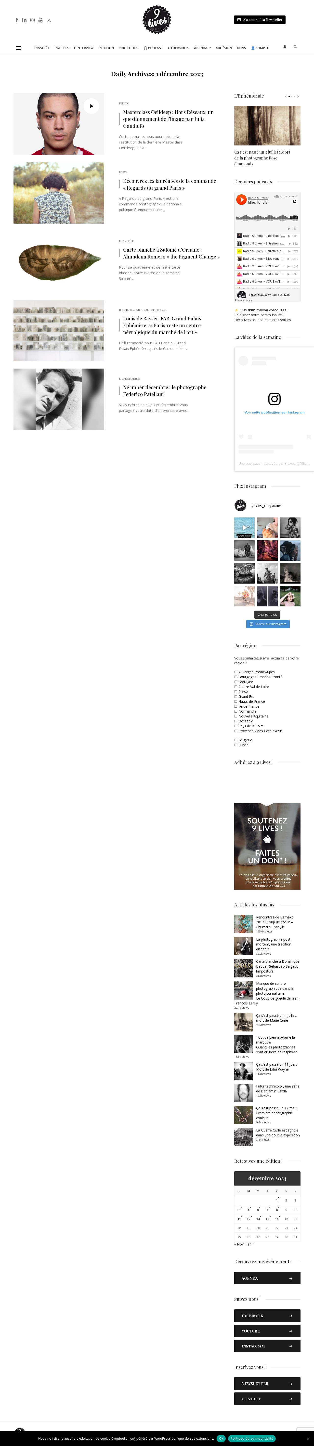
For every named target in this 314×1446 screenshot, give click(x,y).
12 (248, 1219)
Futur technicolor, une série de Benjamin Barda (278, 1088)
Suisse (243, 745)
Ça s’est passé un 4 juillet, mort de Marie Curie (276, 1018)
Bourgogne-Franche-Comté (260, 676)
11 (239, 1219)
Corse (243, 691)
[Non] (307, 1438)
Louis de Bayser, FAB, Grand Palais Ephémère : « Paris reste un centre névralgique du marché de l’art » (162, 325)
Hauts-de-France (251, 701)
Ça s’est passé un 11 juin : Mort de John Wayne (276, 1067)
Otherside (177, 48)
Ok (221, 1438)
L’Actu (60, 48)
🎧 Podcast (153, 48)
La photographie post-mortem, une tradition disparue (274, 944)
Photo (124, 103)
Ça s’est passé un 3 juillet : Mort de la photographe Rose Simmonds (262, 157)
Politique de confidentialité (252, 1438)
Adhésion (224, 48)
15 (276, 1219)
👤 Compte (260, 48)
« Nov (239, 1244)
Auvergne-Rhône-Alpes (256, 672)
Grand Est (246, 696)
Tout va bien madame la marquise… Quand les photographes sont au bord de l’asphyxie (276, 1044)
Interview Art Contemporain (142, 310)
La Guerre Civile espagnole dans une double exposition (278, 1132)
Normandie (247, 711)
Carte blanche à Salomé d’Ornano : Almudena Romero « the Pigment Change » (171, 253)
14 (267, 1219)
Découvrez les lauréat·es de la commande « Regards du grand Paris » (169, 184)
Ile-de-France (248, 706)
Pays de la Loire (251, 726)
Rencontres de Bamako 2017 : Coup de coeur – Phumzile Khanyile (275, 922)
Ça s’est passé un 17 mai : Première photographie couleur (276, 1113)
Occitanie (245, 721)
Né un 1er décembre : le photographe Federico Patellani (164, 390)
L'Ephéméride (129, 378)
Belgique (245, 740)
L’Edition (106, 48)
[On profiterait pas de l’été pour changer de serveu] (244, 527)
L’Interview (83, 48)
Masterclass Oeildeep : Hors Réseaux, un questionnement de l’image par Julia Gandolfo (168, 119)
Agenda (200, 48)
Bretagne (245, 681)
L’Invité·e (42, 48)
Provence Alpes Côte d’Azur (260, 731)
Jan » (250, 1244)
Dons (241, 48)
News (123, 172)
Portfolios (129, 48)
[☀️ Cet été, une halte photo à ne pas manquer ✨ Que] (290, 527)
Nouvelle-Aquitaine (253, 716)
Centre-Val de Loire (253, 686)
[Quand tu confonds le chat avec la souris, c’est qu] (267, 527)
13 (258, 1219)
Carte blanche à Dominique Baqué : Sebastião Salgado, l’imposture (278, 966)
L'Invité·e (126, 241)
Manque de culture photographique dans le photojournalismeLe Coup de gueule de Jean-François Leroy (267, 993)
